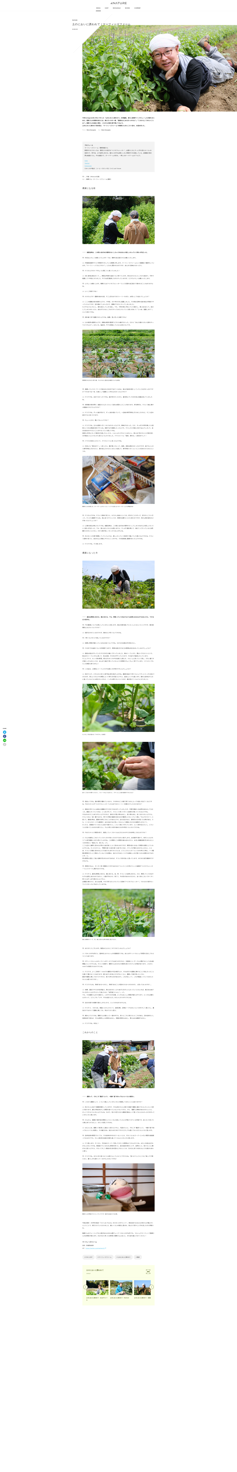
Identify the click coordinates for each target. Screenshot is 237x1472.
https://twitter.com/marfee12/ (95, 1248)
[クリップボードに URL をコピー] (4, 744)
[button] (151, 1287)
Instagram (88, 166)
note (86, 160)
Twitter (87, 163)
